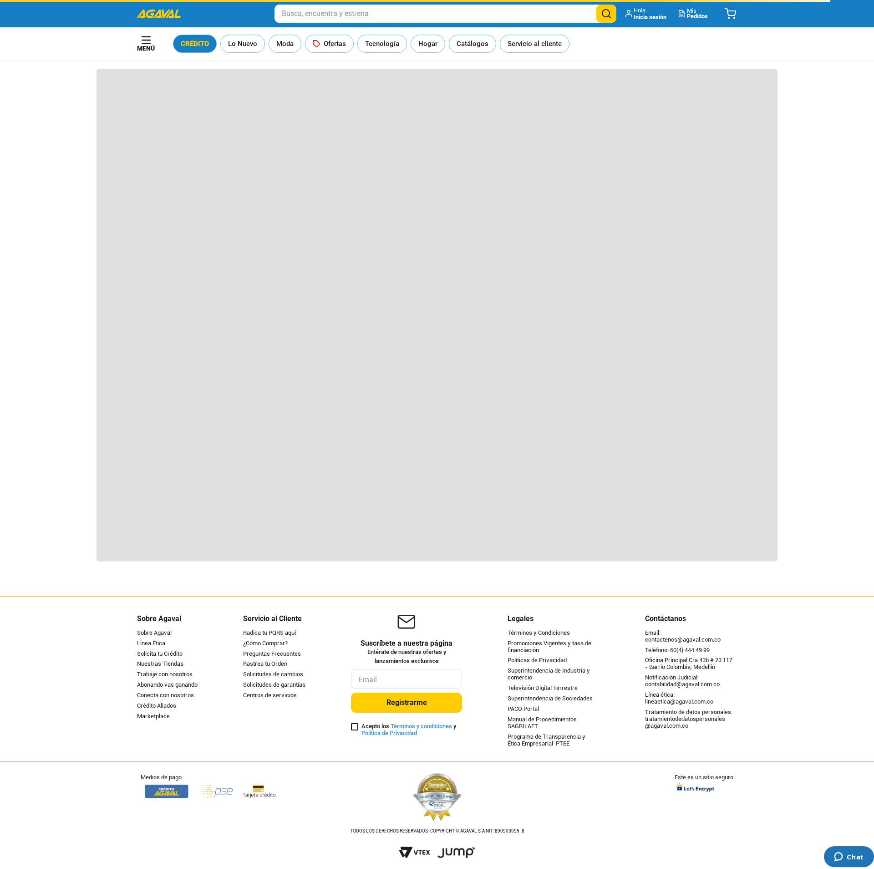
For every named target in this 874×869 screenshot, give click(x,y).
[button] (646, 14)
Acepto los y (408, 729)
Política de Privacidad (389, 733)
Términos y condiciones (421, 726)
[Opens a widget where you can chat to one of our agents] (848, 857)
